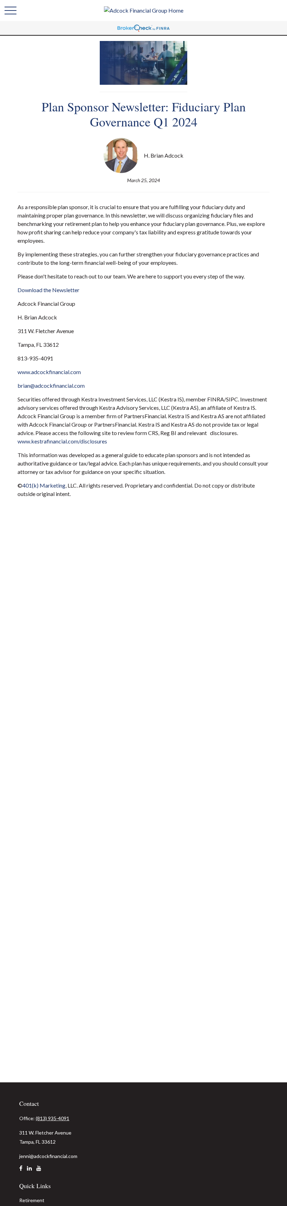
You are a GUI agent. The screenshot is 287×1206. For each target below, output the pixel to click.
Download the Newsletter (48, 290)
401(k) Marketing (43, 485)
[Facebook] (20, 1171)
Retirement (31, 1200)
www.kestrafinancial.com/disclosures (62, 441)
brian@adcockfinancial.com (51, 385)
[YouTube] (38, 1171)
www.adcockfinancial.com (49, 371)
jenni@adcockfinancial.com (48, 1156)
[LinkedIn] (29, 1171)
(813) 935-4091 (52, 1118)
